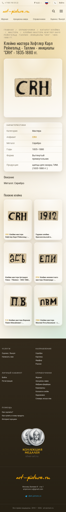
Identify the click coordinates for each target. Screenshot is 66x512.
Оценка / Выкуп (57, 19)
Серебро (36, 143)
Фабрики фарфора (43, 384)
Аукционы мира (20, 19)
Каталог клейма (50, 30)
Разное (38, 364)
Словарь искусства (43, 399)
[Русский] (47, 3)
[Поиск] (53, 11)
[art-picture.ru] (16, 11)
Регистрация (7, 381)
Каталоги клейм (42, 391)
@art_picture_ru (35, 496)
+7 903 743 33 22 (11, 3)
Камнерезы (40, 388)
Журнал (4, 19)
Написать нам (7, 357)
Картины (39, 357)
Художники (40, 395)
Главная (9, 30)
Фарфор (39, 360)
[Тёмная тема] (55, 3)
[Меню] (61, 11)
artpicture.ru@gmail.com (33, 489)
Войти (61, 3)
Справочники (39, 19)
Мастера (13, 32)
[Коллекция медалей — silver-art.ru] (33, 443)
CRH (34, 137)
